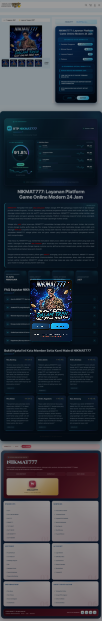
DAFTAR (59, 326)
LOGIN (41, 326)
